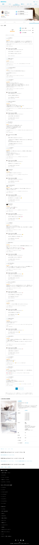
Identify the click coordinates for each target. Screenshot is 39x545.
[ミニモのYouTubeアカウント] (23, 540)
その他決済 (26, 429)
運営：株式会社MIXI (5, 511)
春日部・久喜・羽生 (13, 6)
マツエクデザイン (4, 501)
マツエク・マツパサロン (5, 477)
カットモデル (4, 503)
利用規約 (3, 527)
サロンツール (4, 520)
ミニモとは (3, 508)
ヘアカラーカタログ (5, 491)
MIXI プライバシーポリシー (6, 531)
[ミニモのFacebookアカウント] (20, 540)
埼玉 (9, 6)
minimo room (4, 515)
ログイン (37, 1)
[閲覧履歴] (34, 2)
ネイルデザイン (4, 498)
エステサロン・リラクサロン (6, 481)
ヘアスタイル (4, 487)
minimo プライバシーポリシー (6, 529)
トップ (1, 6)
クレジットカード (27, 425)
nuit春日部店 (21, 6)
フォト (15, 22)
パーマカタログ (4, 494)
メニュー (24, 22)
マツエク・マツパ (5, 6)
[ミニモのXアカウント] (18, 540)
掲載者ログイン (4, 522)
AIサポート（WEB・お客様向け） (7, 536)
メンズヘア (3, 489)
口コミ (12, 448)
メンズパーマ (4, 496)
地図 (27, 402)
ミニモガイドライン (5, 524)
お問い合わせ (27, 442)
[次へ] (22, 389)
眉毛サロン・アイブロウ (5, 479)
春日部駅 (18, 6)
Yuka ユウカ (25, 6)
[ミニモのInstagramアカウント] (15, 540)
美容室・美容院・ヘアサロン (6, 472)
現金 (25, 422)
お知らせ (3, 513)
